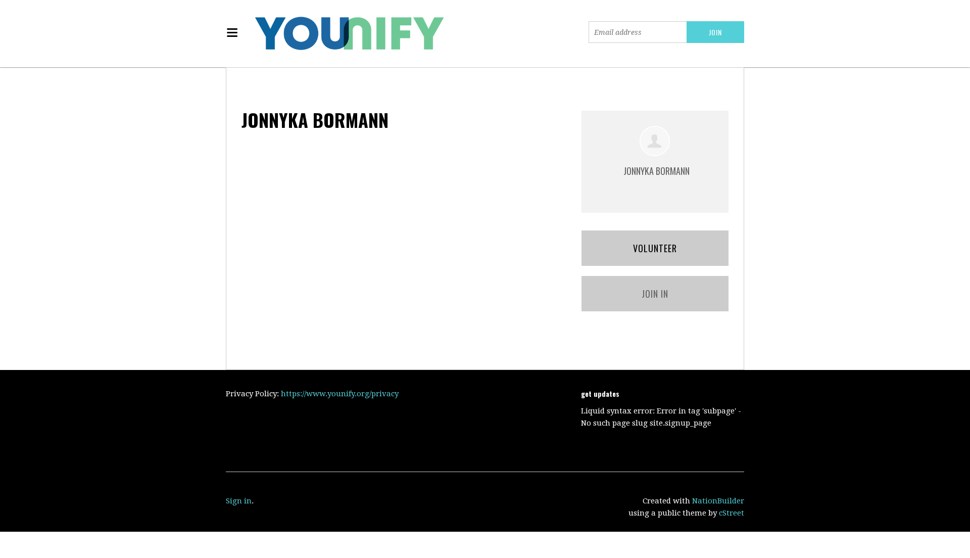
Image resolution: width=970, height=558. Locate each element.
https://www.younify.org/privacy (340, 393)
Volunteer (655, 248)
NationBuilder (718, 500)
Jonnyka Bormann (656, 170)
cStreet (731, 513)
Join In (655, 293)
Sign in (239, 500)
